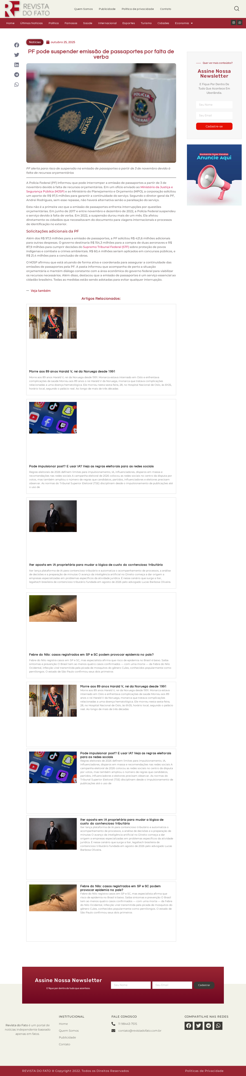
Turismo (146, 23)
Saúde (87, 23)
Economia (182, 23)
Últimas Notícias (31, 23)
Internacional (107, 23)
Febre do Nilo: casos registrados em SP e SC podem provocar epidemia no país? (91, 654)
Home (10, 23)
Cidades (163, 23)
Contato (165, 9)
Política (54, 23)
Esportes (128, 23)
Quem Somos (83, 9)
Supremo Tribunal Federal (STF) (106, 247)
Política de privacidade (138, 9)
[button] (17, 45)
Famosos (71, 23)
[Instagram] (233, 22)
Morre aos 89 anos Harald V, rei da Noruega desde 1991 (72, 371)
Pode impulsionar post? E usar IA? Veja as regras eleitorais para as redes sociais (91, 466)
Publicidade (107, 9)
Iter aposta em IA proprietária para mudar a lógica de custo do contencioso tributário (96, 564)
